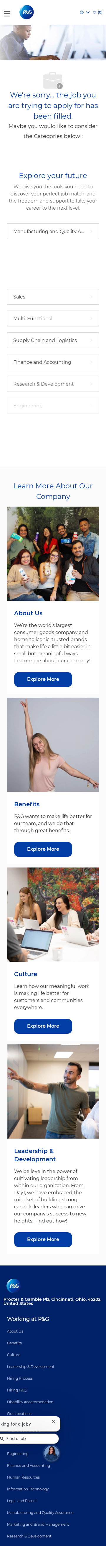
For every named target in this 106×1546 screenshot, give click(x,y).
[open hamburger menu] (7, 12)
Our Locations (19, 1413)
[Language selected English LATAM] (85, 12)
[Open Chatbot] (51, 1453)
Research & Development (29, 1536)
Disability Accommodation (30, 1402)
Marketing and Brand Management (38, 1524)
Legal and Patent (22, 1501)
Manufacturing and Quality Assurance (40, 1512)
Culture (13, 1355)
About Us (15, 1331)
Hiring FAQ (16, 1390)
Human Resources (23, 1477)
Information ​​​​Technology (28, 1489)
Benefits (14, 1343)
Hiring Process (20, 1378)
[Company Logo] (27, 12)
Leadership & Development (30, 1366)
